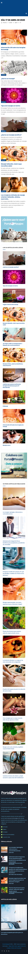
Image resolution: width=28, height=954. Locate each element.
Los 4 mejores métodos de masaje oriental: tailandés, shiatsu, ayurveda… (13, 197)
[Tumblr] (7, 951)
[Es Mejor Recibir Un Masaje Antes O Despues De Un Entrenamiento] (14, 335)
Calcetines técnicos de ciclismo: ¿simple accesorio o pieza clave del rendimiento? (13, 776)
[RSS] (9, 951)
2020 (10, 22)
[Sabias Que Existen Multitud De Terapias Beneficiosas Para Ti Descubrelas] (14, 375)
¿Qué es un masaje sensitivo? (11, 135)
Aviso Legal (17, 946)
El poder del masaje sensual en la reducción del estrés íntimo (14, 690)
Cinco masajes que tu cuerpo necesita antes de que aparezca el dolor (12, 719)
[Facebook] (2, 951)
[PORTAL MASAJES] (14, 8)
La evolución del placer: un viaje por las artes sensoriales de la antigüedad (13, 661)
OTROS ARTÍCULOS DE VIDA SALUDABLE (15, 864)
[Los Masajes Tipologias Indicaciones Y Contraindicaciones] (4, 850)
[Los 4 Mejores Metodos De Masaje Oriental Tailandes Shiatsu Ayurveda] (14, 184)
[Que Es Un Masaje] (14, 68)
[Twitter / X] (4, 951)
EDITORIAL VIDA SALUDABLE (15, 874)
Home (5, 22)
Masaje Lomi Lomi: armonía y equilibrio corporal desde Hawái (13, 747)
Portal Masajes (5, 944)
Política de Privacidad (16, 948)
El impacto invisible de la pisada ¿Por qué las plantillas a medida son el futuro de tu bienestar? (13, 573)
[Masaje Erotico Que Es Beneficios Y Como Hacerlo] (14, 355)
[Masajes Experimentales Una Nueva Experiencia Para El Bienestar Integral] (4, 880)
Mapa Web (11, 946)
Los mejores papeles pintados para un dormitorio (12, 933)
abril (16, 22)
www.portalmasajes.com (13, 818)
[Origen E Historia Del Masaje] (14, 296)
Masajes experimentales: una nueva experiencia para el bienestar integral (12, 603)
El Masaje (5, 406)
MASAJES (3, 131)
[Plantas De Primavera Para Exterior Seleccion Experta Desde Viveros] (4, 890)
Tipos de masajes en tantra (10, 106)
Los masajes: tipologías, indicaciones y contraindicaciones (12, 513)
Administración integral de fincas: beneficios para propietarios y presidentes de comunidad (14, 542)
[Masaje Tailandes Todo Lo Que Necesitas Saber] (14, 153)
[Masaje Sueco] (14, 436)
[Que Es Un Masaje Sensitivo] (14, 124)
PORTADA (3, 43)
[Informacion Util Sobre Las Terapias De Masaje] (14, 37)
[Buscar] (26, 13)
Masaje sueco (6, 445)
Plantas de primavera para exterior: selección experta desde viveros (12, 632)
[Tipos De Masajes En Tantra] (14, 95)
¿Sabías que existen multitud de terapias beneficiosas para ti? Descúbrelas (12, 386)
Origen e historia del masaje (10, 304)
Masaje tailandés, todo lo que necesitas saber (11, 165)
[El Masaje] (14, 397)
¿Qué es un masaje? (8, 79)
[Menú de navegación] (1, 3)
